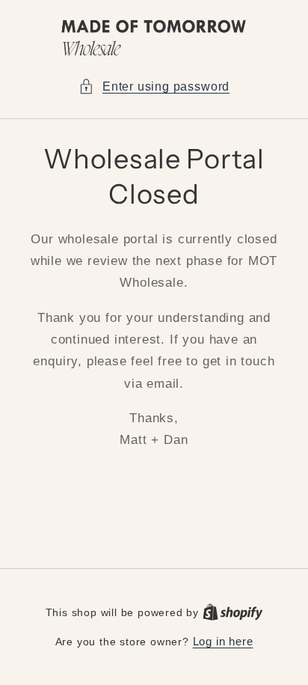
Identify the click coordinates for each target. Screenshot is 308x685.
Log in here (223, 641)
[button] (154, 86)
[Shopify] (233, 612)
